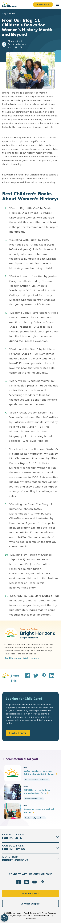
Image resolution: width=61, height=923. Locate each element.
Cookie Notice (26, 916)
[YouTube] (34, 882)
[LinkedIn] (26, 882)
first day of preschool (34, 818)
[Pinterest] (42, 882)
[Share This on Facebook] (26, 678)
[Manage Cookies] (4, 918)
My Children (10, 13)
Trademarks (30, 918)
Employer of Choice (33, 799)
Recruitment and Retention (36, 780)
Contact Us (43, 4)
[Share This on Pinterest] (42, 678)
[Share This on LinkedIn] (50, 678)
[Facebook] (18, 882)
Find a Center (17, 733)
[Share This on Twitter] (34, 678)
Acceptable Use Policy (43, 916)
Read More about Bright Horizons (21, 658)
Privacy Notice (13, 916)
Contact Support (30, 903)
